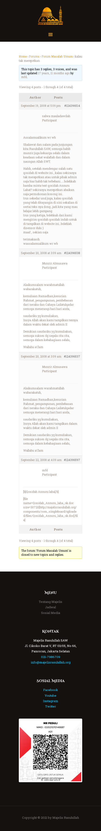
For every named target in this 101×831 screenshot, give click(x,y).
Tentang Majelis (50, 602)
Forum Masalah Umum (57, 56)
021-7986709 (50, 657)
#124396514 (72, 105)
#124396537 (72, 356)
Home (23, 56)
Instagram (50, 701)
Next (74, 750)
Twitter (50, 706)
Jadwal (50, 607)
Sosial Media (50, 613)
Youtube (50, 695)
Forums (34, 56)
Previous (26, 750)
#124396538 (72, 253)
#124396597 (72, 460)
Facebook (50, 690)
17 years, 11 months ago (54, 73)
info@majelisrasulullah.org (50, 662)
